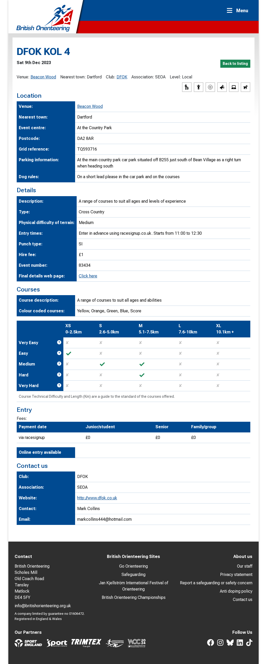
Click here (88, 276)
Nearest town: (73, 77)
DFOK (122, 77)
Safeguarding (133, 574)
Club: (111, 77)
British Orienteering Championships (134, 597)
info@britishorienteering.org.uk (43, 605)
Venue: (23, 77)
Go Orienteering (133, 566)
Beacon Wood (43, 77)
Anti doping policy (236, 591)
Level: (175, 77)
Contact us (242, 599)
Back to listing (235, 63)
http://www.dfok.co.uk (97, 497)
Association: (142, 77)
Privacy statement (236, 574)
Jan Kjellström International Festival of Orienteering (133, 586)
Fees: (22, 418)
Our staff (244, 566)
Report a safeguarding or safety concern (216, 582)
